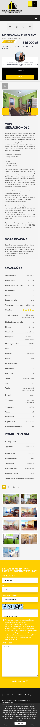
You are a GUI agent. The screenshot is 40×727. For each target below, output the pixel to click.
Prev (5, 111)
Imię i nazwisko (8, 576)
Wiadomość (7, 643)
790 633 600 (20, 70)
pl (30, 4)
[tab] (5, 86)
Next (34, 111)
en (35, 4)
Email (4, 585)
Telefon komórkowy (11, 595)
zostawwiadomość (20, 77)
